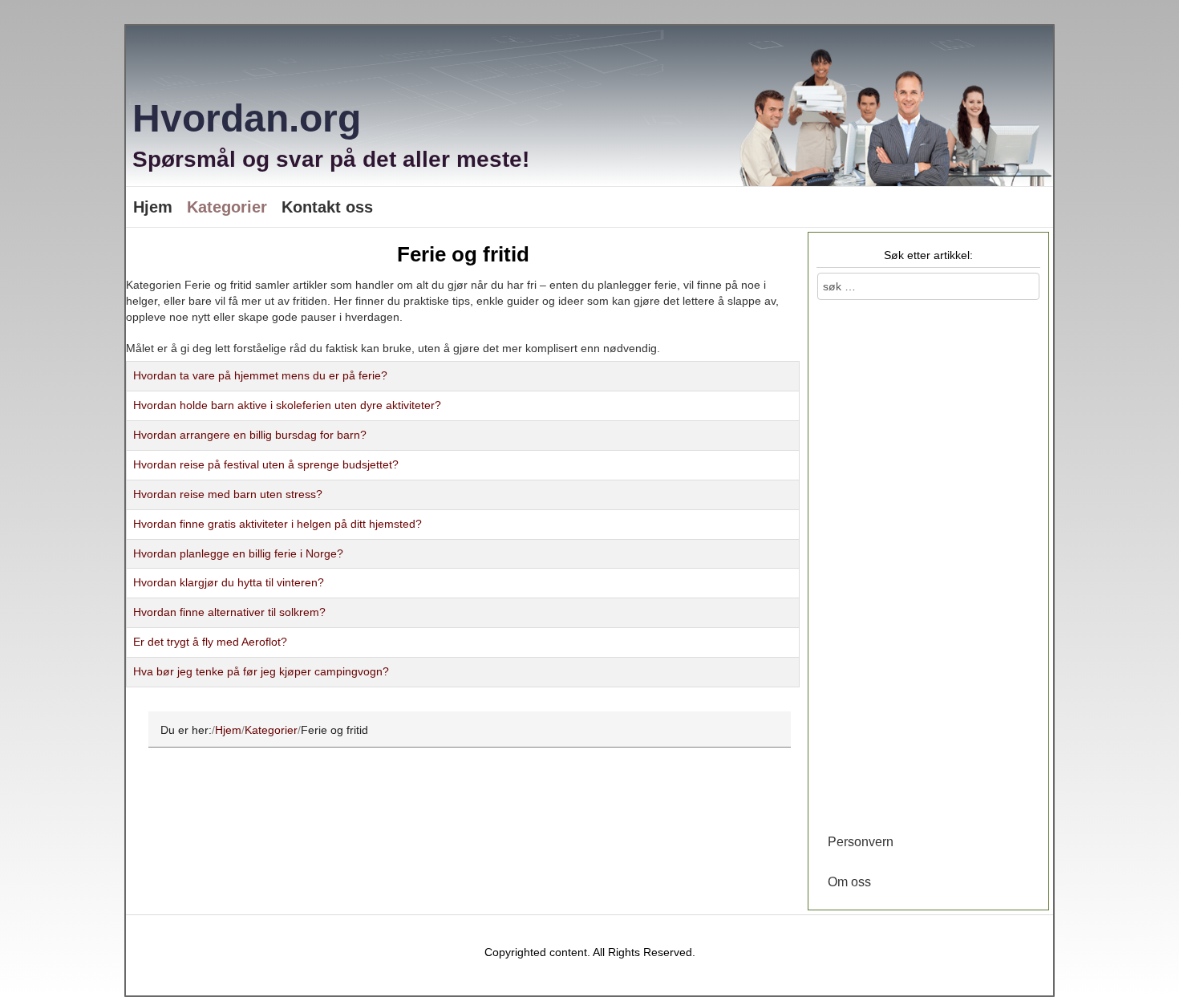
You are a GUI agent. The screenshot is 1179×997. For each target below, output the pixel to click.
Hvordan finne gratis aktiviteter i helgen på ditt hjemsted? (277, 523)
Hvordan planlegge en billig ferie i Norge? (238, 553)
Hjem (152, 207)
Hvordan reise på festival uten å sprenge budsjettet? (266, 464)
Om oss (849, 882)
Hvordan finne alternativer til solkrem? (229, 612)
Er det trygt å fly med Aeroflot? (210, 641)
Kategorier (227, 207)
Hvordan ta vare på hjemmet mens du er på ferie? (260, 375)
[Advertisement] (928, 563)
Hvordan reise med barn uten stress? (227, 494)
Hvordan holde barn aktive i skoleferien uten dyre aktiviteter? (287, 405)
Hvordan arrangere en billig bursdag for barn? (250, 434)
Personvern (860, 842)
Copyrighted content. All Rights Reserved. (589, 952)
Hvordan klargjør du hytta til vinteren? (228, 582)
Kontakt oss (327, 207)
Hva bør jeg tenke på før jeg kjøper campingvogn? (261, 671)
